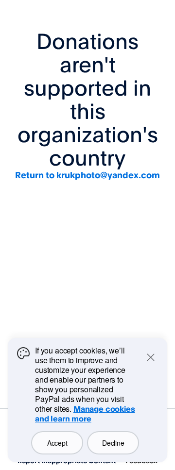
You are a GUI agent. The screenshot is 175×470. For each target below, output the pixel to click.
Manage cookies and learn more (85, 413)
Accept (57, 443)
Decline (113, 443)
